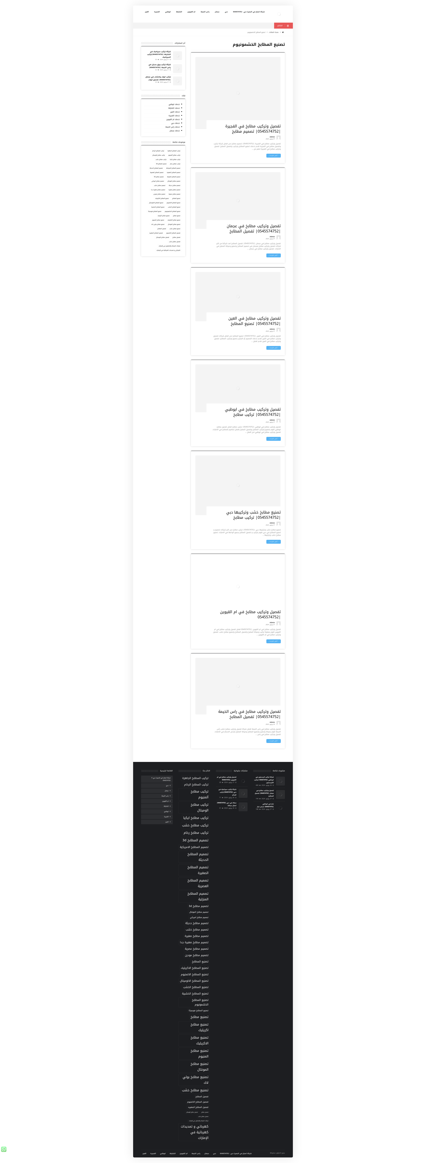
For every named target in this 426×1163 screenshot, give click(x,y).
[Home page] (283, 32)
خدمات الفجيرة (174, 115)
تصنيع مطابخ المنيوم (158, 220)
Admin (272, 137)
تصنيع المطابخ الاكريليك (162, 198)
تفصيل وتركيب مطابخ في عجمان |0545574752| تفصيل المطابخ (264, 793)
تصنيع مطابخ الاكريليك (174, 220)
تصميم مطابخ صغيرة (174, 190)
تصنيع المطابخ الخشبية (157, 207)
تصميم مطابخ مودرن (159, 194)
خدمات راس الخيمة (172, 127)
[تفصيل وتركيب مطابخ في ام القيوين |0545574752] (243, 781)
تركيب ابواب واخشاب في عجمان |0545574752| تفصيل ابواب (158, 78)
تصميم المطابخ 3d (161, 164)
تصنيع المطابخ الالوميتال (156, 202)
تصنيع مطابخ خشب (174, 228)
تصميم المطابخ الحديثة (156, 168)
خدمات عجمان (175, 130)
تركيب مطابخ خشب (161, 159)
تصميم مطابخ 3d (159, 177)
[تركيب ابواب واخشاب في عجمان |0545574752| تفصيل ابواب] (177, 81)
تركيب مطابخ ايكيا (175, 159)
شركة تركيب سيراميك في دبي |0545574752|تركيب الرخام (227, 792)
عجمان (167, 790)
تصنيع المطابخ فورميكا (154, 211)
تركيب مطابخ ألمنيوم (174, 155)
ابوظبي (166, 811)
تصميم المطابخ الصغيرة (173, 172)
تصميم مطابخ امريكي (158, 181)
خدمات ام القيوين (173, 119)
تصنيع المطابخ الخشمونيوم (172, 211)
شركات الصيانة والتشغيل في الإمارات (169, 246)
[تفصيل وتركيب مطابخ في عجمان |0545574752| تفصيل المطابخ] (280, 794)
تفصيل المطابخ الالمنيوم (173, 233)
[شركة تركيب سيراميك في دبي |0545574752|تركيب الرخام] (243, 793)
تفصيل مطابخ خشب (174, 241)
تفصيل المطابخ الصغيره (156, 233)
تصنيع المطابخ (176, 198)
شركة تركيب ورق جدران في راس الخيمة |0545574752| (160, 66)
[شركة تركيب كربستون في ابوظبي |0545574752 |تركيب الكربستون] (280, 781)
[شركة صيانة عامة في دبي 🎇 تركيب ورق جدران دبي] (279, 14)
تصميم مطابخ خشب (159, 185)
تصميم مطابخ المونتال (173, 181)
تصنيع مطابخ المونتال (174, 224)
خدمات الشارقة (174, 108)
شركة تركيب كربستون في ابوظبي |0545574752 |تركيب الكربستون (264, 780)
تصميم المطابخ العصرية (156, 172)
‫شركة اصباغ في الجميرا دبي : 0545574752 (161, 779)
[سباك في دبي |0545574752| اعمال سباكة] (243, 806)
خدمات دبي (175, 123)
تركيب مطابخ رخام (175, 164)
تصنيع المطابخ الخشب (174, 207)
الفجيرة (166, 816)
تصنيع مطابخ (176, 215)
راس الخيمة (165, 796)
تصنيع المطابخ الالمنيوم (173, 202)
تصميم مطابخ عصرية (174, 194)
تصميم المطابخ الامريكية (173, 168)
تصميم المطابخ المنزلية (173, 177)
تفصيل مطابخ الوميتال (162, 237)
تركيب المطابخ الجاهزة (174, 151)
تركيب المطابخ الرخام (158, 151)
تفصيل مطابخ (176, 237)
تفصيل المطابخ (161, 228)
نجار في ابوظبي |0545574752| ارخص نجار (265, 805)
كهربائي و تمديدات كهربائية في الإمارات (168, 250)
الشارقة (166, 806)
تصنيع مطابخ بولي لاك (157, 224)
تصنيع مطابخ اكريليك (164, 215)
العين (167, 821)
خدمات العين (175, 112)
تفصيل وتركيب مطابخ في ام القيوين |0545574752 (226, 778)
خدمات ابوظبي (174, 104)
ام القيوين (165, 801)
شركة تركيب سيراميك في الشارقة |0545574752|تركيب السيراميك (159, 54)
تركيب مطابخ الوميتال (158, 155)
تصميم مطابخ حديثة (174, 185)
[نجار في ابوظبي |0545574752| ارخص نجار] (280, 807)
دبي (167, 785)
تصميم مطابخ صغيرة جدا (158, 190)
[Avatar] (278, 137)
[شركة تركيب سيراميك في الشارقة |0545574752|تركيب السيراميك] (177, 55)
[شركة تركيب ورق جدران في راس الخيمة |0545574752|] (177, 68)
